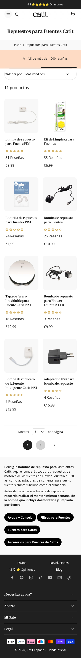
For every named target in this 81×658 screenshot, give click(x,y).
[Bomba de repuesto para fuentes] (60, 194)
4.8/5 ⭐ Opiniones (22, 569)
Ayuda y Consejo (20, 517)
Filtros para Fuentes (55, 517)
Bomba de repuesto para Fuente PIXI (20, 141)
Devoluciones (59, 563)
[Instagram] (31, 577)
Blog (59, 569)
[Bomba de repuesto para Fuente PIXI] (21, 116)
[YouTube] (50, 577)
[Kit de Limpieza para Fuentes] (60, 116)
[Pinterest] (21, 577)
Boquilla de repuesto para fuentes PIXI (21, 220)
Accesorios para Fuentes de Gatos (33, 542)
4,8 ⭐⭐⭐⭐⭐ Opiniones (41, 4)
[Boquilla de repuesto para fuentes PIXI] (21, 194)
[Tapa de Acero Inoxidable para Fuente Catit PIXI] (21, 273)
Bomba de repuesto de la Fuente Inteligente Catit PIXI (21, 383)
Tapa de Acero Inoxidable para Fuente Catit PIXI (18, 300)
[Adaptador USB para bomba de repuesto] (60, 356)
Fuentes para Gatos (22, 530)
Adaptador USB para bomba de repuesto (59, 381)
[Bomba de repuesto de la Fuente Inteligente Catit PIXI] (21, 356)
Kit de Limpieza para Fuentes (59, 141)
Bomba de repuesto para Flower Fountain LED (58, 300)
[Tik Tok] (40, 577)
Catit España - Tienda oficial (46, 650)
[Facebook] (12, 577)
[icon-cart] (72, 14)
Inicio (17, 45)
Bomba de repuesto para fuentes (58, 220)
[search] (17, 14)
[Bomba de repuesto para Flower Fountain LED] (60, 273)
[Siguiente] (53, 445)
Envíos (21, 563)
